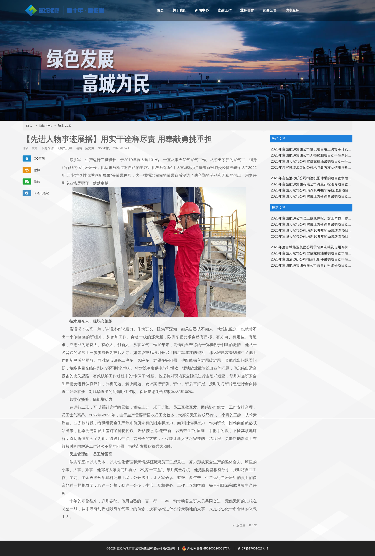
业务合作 (247, 10)
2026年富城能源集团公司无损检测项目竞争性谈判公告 (313, 155)
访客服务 (292, 10)
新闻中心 (202, 10)
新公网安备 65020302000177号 (209, 548)
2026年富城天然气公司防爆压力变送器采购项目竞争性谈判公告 (320, 196)
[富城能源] (63, 14)
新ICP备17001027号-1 (253, 548)
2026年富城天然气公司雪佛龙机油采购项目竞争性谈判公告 (316, 161)
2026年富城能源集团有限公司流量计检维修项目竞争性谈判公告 (320, 184)
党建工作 (225, 10)
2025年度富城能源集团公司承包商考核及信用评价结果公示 (316, 167)
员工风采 (64, 125)
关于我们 (179, 10)
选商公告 (270, 10)
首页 (160, 10)
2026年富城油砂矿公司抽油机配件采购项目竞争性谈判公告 (316, 178)
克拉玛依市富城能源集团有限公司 (139, 548)
